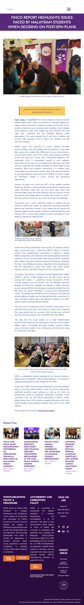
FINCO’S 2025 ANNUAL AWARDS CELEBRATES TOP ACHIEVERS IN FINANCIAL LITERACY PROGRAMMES (50, 433)
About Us (63, 506)
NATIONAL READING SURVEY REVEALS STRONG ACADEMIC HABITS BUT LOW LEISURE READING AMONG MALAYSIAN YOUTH (71, 433)
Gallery (13, 433)
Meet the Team (63, 513)
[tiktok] (68, 527)
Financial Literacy (63, 571)
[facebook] (59, 527)
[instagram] (63, 527)
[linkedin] (63, 531)
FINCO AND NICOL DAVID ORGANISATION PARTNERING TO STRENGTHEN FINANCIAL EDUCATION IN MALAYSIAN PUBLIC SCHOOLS (9, 433)
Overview (63, 559)
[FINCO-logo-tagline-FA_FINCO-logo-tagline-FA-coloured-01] (10, 7)
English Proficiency (63, 563)
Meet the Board (63, 510)
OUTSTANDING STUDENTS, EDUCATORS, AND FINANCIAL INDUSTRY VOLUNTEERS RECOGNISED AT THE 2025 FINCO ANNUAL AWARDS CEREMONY (29, 433)
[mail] (68, 531)
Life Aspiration (63, 567)
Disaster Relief (63, 576)
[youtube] (59, 531)
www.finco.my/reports (46, 411)
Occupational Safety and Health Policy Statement (42, 575)
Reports (63, 516)
